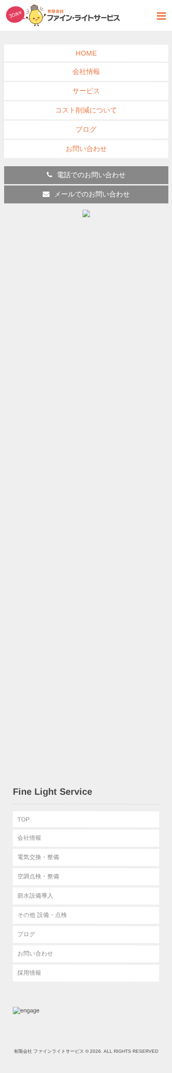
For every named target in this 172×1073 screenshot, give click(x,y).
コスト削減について (86, 110)
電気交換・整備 (38, 857)
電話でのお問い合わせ (90, 175)
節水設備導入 (35, 895)
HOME (85, 53)
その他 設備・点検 (42, 914)
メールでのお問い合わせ (91, 194)
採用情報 (29, 972)
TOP (23, 819)
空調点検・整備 (38, 876)
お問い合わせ (85, 148)
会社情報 (86, 71)
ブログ (86, 129)
